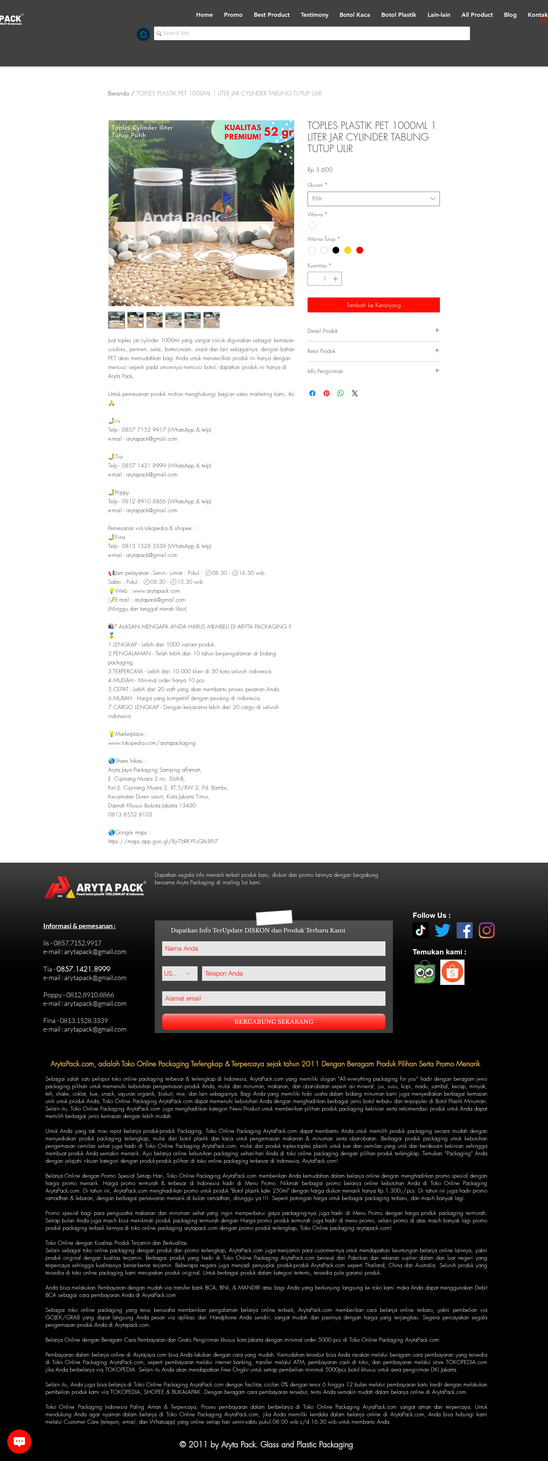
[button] (355, 15)
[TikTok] (421, 930)
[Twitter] (443, 930)
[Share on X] (354, 393)
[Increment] (336, 278)
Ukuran (318, 184)
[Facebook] (465, 930)
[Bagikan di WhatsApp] (340, 393)
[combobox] (374, 199)
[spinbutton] (324, 278)
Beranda (118, 93)
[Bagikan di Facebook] (312, 393)
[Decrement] (313, 278)
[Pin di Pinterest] (326, 393)
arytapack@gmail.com (95, 951)
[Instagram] (487, 930)
